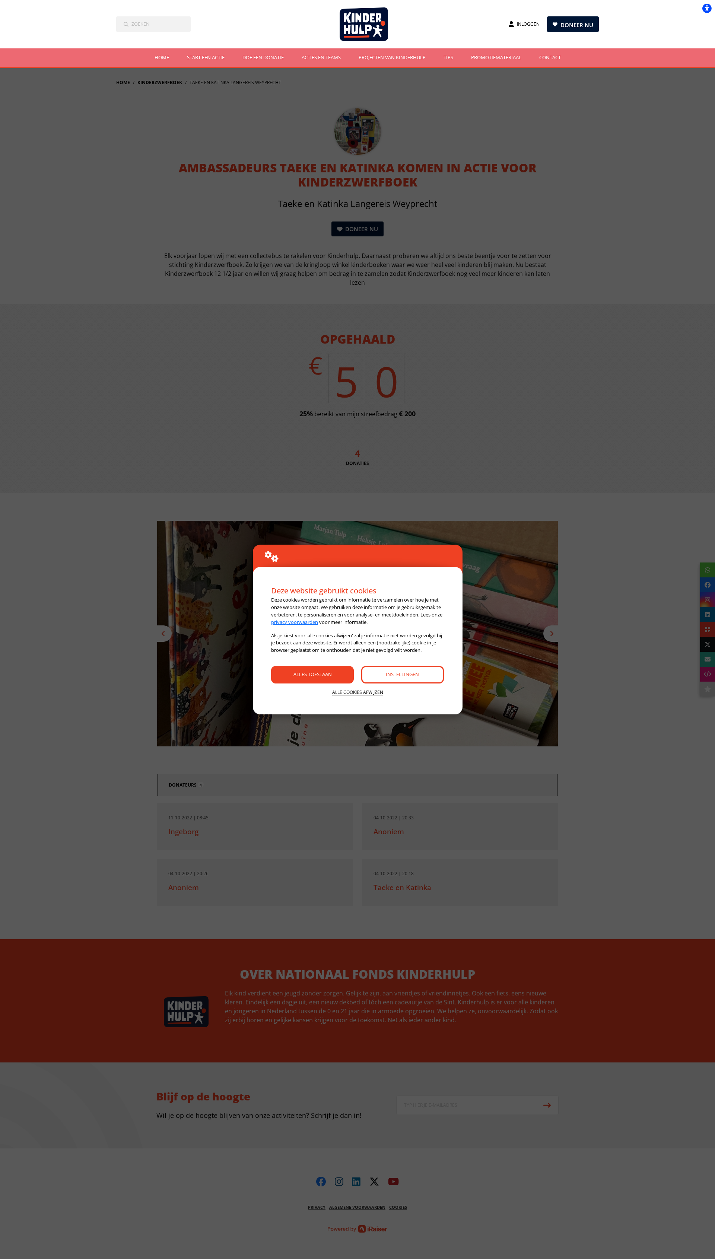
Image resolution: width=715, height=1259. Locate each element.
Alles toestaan (312, 674)
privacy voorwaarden (294, 622)
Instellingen (402, 674)
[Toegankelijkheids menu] (706, 8)
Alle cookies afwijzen (357, 692)
